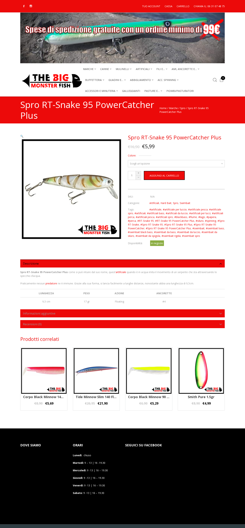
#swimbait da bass (165, 232)
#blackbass (180, 217)
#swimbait (198, 228)
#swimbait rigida (171, 236)
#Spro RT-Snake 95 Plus (178, 224)
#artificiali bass (155, 213)
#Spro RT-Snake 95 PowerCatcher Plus (168, 228)
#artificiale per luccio (175, 209)
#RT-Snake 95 (145, 220)
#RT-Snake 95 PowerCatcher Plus (174, 220)
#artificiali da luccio (177, 213)
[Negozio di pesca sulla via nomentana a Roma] (51, 90)
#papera (211, 217)
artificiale (121, 272)
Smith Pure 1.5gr (201, 397)
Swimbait (185, 203)
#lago (201, 217)
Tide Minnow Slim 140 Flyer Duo (101, 397)
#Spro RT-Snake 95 (151, 224)
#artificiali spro (164, 217)
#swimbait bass (215, 228)
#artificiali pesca (145, 217)
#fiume (193, 217)
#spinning (210, 220)
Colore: (132, 155)
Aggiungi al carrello (164, 175)
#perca (132, 220)
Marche (173, 108)
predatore (51, 283)
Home (163, 108)
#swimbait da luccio (188, 232)
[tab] (122, 263)
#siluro (200, 220)
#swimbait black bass (140, 232)
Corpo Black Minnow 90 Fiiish (151, 397)
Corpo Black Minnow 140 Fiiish (47, 397)
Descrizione (31, 264)
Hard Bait (166, 203)
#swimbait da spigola (148, 236)
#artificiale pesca (198, 209)
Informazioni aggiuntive (39, 313)
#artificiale (155, 209)
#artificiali (140, 213)
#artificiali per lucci (200, 213)
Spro (182, 108)
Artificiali (154, 203)
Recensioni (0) (32, 324)
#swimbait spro (191, 236)
